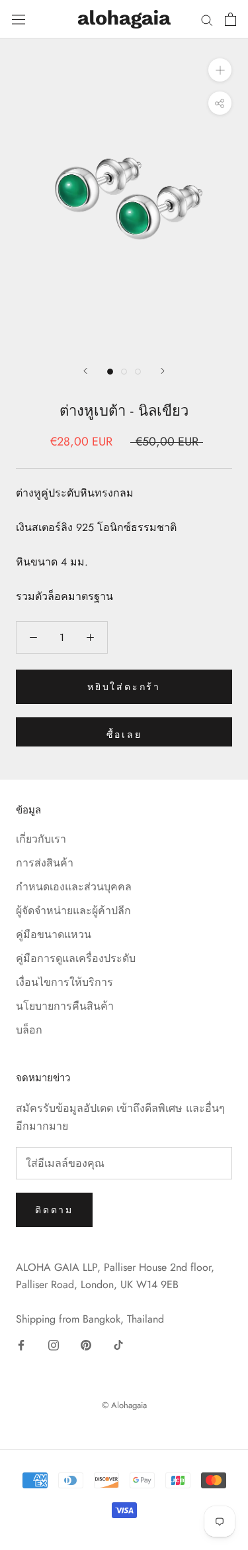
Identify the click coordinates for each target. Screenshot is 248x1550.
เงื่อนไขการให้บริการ (64, 982)
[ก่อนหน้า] (85, 371)
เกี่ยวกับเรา (41, 839)
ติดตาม (54, 1210)
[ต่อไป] (163, 371)
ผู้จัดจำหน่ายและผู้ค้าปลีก (73, 910)
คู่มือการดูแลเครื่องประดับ (76, 958)
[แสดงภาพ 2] (124, 372)
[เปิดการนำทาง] (18, 19)
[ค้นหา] (207, 19)
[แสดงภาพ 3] (138, 372)
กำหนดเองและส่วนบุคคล (74, 886)
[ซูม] (219, 69)
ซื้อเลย (124, 734)
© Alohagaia (124, 1405)
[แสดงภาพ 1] (110, 372)
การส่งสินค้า (44, 862)
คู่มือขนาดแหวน (53, 934)
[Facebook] (21, 1344)
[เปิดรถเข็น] (230, 19)
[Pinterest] (86, 1344)
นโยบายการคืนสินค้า (65, 1006)
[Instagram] (53, 1344)
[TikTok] (118, 1344)
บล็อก (29, 1030)
